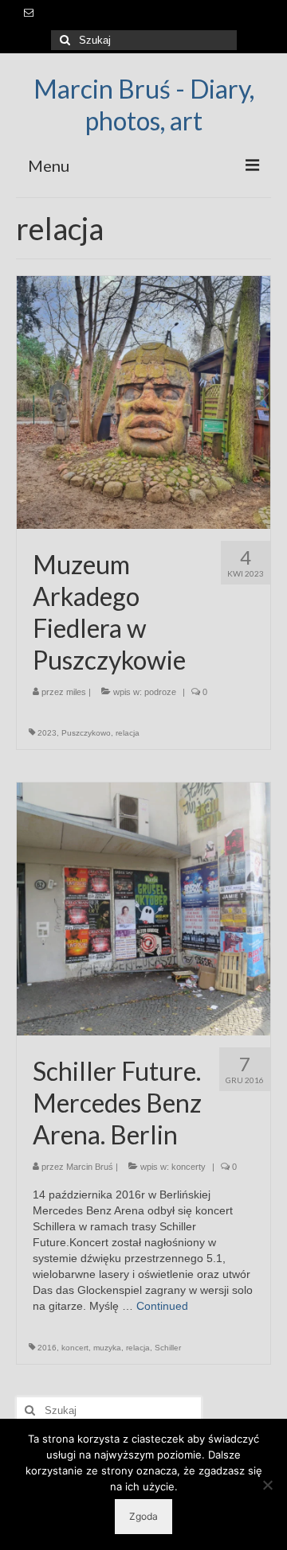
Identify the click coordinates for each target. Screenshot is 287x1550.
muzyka (107, 1347)
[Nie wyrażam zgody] (267, 1485)
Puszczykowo (86, 732)
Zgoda (143, 1516)
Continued (162, 1305)
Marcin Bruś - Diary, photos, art (143, 104)
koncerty (188, 1166)
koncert (74, 1347)
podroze (160, 692)
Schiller (168, 1347)
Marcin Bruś (89, 1166)
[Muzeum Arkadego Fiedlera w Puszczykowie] (143, 401)
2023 (47, 732)
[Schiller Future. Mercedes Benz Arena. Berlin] (143, 908)
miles (76, 692)
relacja (128, 732)
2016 (47, 1347)
